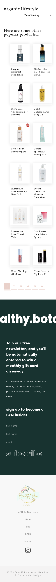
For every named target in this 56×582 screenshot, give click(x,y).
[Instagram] (28, 550)
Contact (27, 541)
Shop (28, 533)
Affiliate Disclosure (28, 512)
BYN (15, 6)
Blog (28, 526)
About (28, 519)
